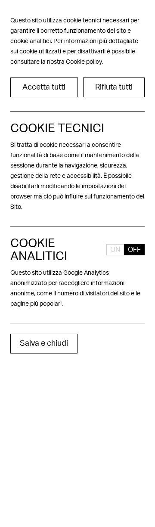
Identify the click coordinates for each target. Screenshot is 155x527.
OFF (134, 249)
